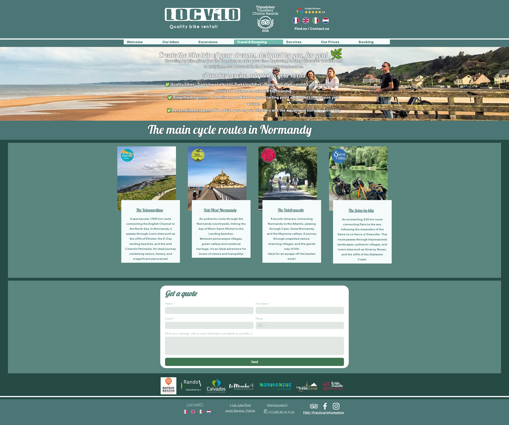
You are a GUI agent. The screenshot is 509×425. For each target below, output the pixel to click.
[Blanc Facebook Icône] (325, 406)
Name (170, 303)
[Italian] (317, 20)
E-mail (170, 318)
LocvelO (195, 405)
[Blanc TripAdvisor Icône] (313, 406)
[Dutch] (327, 20)
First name (263, 303)
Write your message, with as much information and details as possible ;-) (208, 333)
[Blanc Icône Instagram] (336, 406)
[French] (297, 20)
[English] (307, 20)
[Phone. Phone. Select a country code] (262, 325)
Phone (259, 318)
